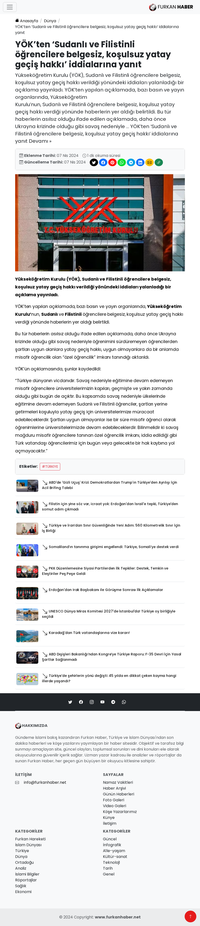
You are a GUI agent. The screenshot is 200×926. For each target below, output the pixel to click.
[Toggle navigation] (10, 7)
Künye (109, 817)
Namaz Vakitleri (118, 782)
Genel (108, 874)
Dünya (50, 21)
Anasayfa (29, 21)
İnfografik (112, 845)
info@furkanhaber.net (45, 782)
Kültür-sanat (115, 856)
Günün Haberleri (118, 794)
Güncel (110, 839)
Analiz (20, 868)
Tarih (108, 868)
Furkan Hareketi (30, 839)
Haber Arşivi (114, 788)
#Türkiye (50, 466)
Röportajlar (26, 880)
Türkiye (22, 851)
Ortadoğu (24, 862)
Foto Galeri (113, 800)
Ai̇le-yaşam (114, 851)
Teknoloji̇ (111, 862)
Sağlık (20, 886)
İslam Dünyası (28, 845)
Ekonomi (23, 892)
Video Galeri (114, 806)
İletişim (109, 823)
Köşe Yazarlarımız (120, 811)
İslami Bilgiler (27, 874)
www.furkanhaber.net (118, 917)
